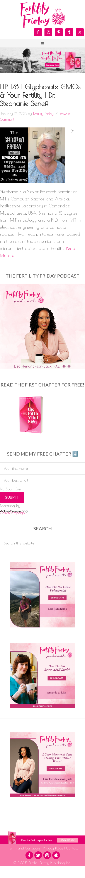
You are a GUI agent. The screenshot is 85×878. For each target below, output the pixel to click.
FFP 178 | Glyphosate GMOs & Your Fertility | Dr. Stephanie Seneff (40, 94)
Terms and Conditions (24, 848)
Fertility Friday (42, 15)
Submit (12, 497)
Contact (71, 848)
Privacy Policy (53, 848)
